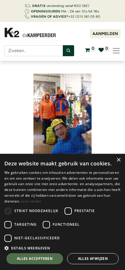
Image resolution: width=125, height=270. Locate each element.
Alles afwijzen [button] (93, 258)
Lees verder (31, 201)
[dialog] (62, 212)
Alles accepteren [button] (35, 258)
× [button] (118, 160)
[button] (62, 248)
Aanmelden (105, 33)
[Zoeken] (68, 50)
